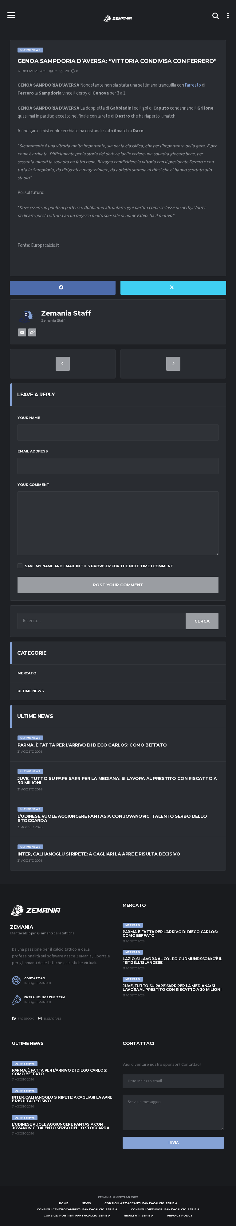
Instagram (52, 1018)
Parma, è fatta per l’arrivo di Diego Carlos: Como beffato (92, 745)
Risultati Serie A (138, 1215)
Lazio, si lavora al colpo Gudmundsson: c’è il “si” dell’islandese (172, 960)
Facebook (25, 1018)
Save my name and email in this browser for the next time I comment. (99, 566)
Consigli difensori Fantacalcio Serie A (165, 1209)
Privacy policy (179, 1215)
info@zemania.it (37, 983)
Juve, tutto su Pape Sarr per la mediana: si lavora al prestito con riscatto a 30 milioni (117, 781)
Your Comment (33, 485)
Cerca (202, 621)
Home (63, 1203)
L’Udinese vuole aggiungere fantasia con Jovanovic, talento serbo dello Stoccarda (112, 818)
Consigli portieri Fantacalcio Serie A (77, 1215)
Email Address (33, 451)
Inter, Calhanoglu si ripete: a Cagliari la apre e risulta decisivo (99, 854)
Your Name (29, 418)
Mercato (27, 673)
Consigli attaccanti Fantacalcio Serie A (140, 1203)
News (86, 1203)
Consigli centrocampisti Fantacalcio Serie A (77, 1209)
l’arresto (193, 85)
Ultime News (31, 691)
